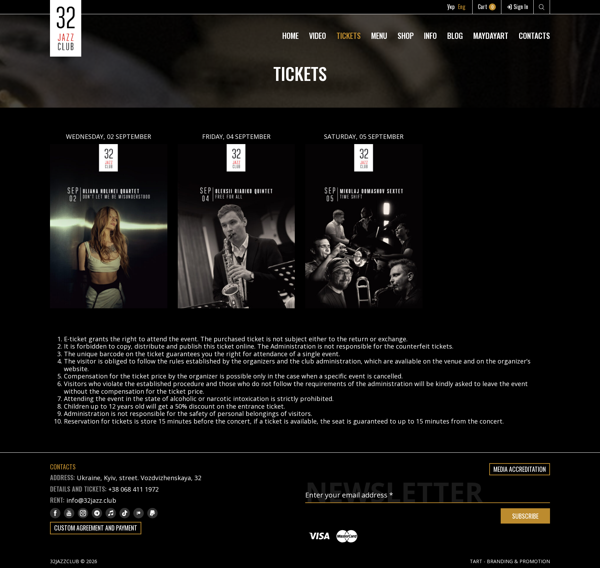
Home (290, 35)
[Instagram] (83, 513)
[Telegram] (97, 513)
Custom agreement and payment (95, 527)
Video (317, 35)
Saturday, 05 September (363, 136)
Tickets (348, 35)
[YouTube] (69, 513)
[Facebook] (55, 513)
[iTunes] (111, 513)
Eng (461, 6)
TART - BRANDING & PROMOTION (510, 561)
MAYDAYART (490, 35)
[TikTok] (124, 513)
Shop (406, 35)
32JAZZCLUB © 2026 (73, 561)
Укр (451, 6)
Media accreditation (519, 469)
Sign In (520, 6)
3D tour (430, 19)
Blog (455, 35)
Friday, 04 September (236, 136)
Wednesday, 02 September (108, 136)
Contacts (534, 35)
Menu (379, 35)
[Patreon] (138, 513)
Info (430, 35)
